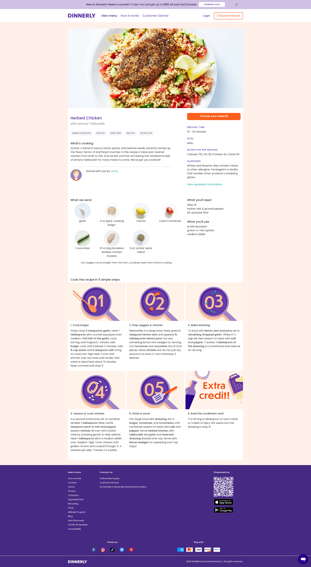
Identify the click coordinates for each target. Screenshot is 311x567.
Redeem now (212, 4)
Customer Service (155, 16)
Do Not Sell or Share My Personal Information (123, 486)
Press (71, 507)
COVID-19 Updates (77, 524)
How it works (130, 16)
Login (206, 16)
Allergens (194, 161)
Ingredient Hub (76, 499)
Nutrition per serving (202, 149)
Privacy (72, 491)
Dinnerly (82, 16)
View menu (109, 16)
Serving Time (196, 127)
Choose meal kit (228, 16)
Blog (70, 516)
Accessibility (74, 528)
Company (73, 495)
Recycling (73, 503)
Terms (71, 486)
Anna (114, 171)
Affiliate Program (77, 512)
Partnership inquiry (109, 478)
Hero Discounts (76, 520)
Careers (72, 482)
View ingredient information (204, 184)
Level (190, 138)
